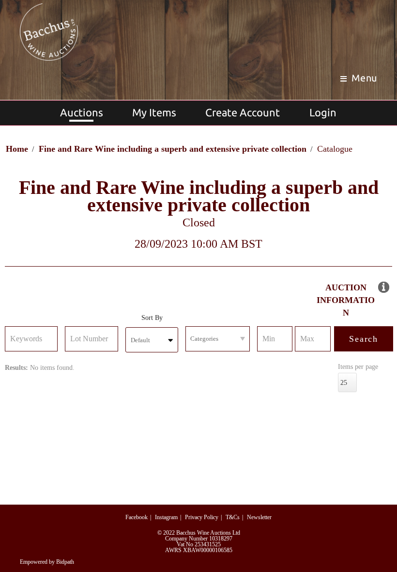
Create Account (242, 112)
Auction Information (346, 300)
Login (322, 112)
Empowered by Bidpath (47, 562)
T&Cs (233, 517)
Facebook (136, 517)
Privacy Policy (201, 517)
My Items (154, 112)
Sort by (152, 318)
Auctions (81, 112)
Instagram (166, 517)
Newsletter (259, 517)
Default (140, 340)
